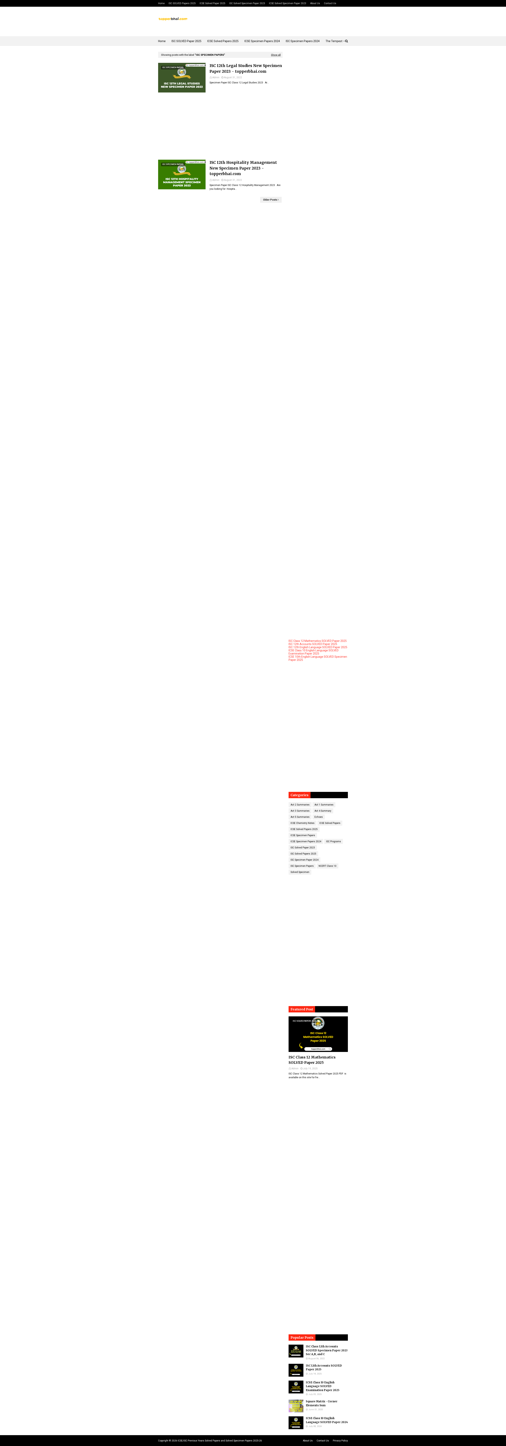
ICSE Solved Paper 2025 (212, 3)
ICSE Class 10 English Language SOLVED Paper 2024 (327, 1420)
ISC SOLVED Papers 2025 (182, 3)
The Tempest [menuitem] (334, 41)
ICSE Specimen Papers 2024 (306, 841)
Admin (215, 77)
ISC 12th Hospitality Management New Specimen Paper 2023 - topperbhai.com (243, 168)
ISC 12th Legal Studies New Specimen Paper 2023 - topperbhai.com (246, 68)
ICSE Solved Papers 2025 (304, 829)
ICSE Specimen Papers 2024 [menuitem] (262, 41)
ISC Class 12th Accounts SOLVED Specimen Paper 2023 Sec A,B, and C (326, 1350)
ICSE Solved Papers (329, 823)
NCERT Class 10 (327, 866)
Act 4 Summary (322, 810)
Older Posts (270, 199)
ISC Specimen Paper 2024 (304, 859)
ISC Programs (333, 841)
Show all (276, 54)
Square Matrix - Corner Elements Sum (321, 1403)
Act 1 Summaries (323, 804)
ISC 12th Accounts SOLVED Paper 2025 (313, 644)
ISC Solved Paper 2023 (303, 847)
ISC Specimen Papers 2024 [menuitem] (303, 41)
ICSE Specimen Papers (303, 835)
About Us (315, 3)
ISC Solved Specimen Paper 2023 (247, 3)
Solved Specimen (300, 872)
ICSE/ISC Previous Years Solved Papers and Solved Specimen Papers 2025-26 (220, 1440)
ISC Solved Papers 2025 (303, 853)
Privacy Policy (340, 1440)
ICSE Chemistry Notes (302, 823)
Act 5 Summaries (300, 817)
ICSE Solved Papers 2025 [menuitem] (223, 41)
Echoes (318, 817)
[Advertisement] (220, 126)
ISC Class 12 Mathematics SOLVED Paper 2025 (318, 640)
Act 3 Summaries (300, 810)
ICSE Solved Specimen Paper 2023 (287, 3)
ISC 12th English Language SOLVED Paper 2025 (318, 647)
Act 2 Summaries (300, 804)
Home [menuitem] (162, 41)
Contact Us (330, 3)
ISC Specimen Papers (302, 866)
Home (161, 3)
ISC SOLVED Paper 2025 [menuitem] (186, 41)
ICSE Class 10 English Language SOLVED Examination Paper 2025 (314, 652)
